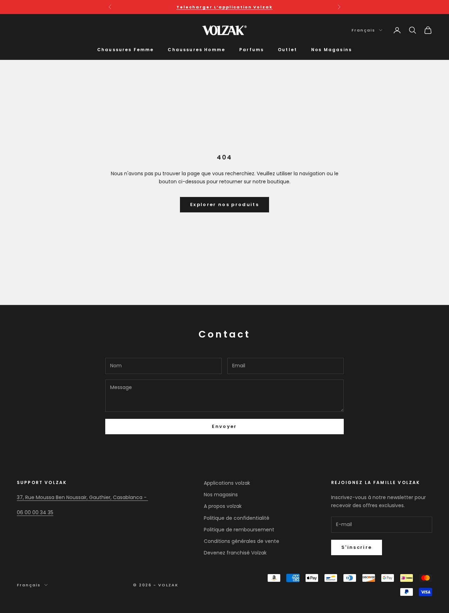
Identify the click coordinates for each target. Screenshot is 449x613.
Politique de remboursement (239, 529)
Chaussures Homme (196, 50)
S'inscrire (356, 547)
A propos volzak (223, 506)
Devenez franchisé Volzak (235, 552)
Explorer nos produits (224, 204)
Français (363, 30)
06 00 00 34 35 (35, 512)
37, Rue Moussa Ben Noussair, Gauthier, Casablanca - (82, 497)
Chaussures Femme (125, 50)
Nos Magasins (331, 50)
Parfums (251, 50)
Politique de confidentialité (236, 518)
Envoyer (224, 426)
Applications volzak (227, 482)
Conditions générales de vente (241, 541)
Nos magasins (221, 494)
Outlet (287, 50)
